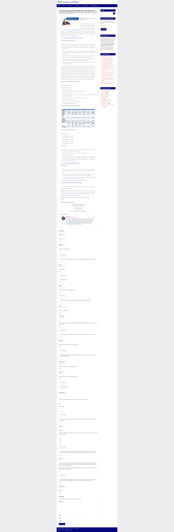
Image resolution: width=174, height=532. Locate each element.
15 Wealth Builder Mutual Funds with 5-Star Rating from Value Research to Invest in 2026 (108, 79)
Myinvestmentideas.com (73, 217)
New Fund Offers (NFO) (105, 99)
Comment (61, 501)
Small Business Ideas (104, 103)
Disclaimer (70, 5)
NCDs (102, 98)
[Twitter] (94, 216)
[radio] (74, 209)
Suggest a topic (85, 5)
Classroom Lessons (104, 90)
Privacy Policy (67, 528)
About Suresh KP (80, 224)
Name (60, 515)
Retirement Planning (104, 102)
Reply (60, 251)
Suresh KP (68, 216)
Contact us (77, 5)
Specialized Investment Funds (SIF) (107, 104)
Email (60, 518)
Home (59, 5)
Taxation (102, 107)
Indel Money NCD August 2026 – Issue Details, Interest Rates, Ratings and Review (107, 76)
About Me (64, 5)
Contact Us (76, 528)
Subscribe (103, 29)
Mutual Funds (103, 97)
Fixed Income (103, 93)
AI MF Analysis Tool (94, 5)
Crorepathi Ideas (104, 92)
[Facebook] (92, 216)
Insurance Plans (104, 94)
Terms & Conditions (61, 528)
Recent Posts (66, 214)
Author (62, 214)
